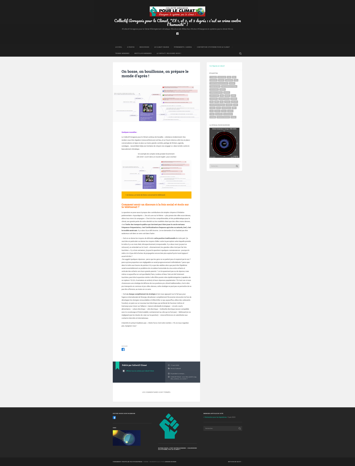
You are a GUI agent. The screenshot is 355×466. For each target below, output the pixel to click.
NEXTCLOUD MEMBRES (143, 53)
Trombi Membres (122, 53)
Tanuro (224, 111)
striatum (217, 111)
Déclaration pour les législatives (216, 417)
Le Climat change (161, 47)
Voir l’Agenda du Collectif (217, 66)
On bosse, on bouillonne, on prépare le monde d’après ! (155, 73)
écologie (212, 117)
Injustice (222, 89)
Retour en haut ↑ (235, 461)
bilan (234, 77)
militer (233, 95)
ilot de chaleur (214, 89)
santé (235, 104)
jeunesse (226, 92)
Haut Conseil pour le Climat (229, 86)
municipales (213, 98)
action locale (221, 77)
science (212, 108)
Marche (227, 95)
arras (229, 77)
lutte (222, 95)
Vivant (212, 114)
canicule (221, 80)
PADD (216, 101)
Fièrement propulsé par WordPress (127, 461)
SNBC (234, 108)
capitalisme (229, 80)
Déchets (232, 83)
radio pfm (234, 101)
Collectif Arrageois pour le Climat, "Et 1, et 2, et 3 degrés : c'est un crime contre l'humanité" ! (177, 22)
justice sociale (214, 95)
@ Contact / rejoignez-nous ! (169, 53)
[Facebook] (177, 33)
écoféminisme (228, 114)
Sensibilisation (226, 108)
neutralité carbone (224, 98)
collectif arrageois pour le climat (218, 83)
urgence (230, 111)
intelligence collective (216, 92)
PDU (221, 101)
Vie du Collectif (176, 368)
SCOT (218, 108)
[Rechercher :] (224, 166)
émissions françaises (223, 117)
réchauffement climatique (217, 104)
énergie (233, 117)
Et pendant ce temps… (178, 373)
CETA (236, 80)
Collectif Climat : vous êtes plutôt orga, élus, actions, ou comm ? (184, 378)
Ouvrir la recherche (240, 53)
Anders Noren (170, 461)
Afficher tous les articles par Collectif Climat (140, 371)
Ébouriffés (219, 114)
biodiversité (213, 80)
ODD (211, 101)
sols (211, 111)
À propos (131, 47)
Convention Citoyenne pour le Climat (213, 47)
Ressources (144, 47)
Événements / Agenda (183, 47)
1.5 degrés (213, 77)
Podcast (227, 101)
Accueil (118, 47)
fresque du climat (215, 86)
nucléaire (233, 98)
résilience (229, 104)
